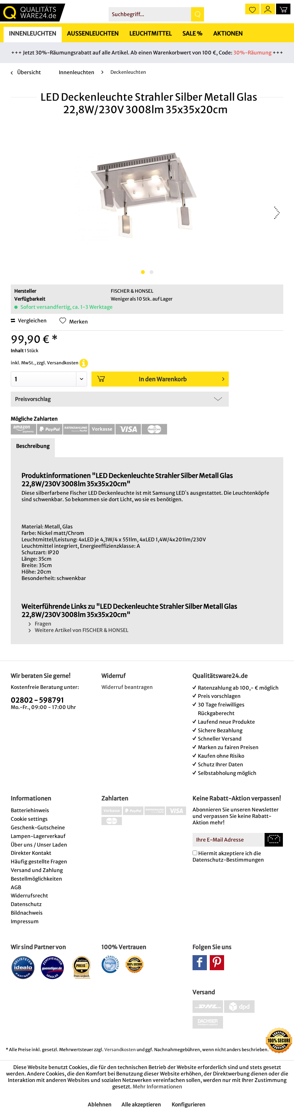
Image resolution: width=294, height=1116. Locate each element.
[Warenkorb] (283, 9)
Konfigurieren (188, 1104)
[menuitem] (156, 14)
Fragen (42, 624)
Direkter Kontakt (31, 853)
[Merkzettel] (252, 9)
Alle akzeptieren (141, 1104)
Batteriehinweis (30, 810)
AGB (16, 887)
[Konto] (268, 9)
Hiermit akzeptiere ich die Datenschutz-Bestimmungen (228, 856)
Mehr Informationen (157, 1086)
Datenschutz (26, 904)
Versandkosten (120, 1049)
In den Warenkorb (163, 379)
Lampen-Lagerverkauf (38, 836)
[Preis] (82, 967)
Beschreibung (32, 446)
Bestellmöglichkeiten (36, 879)
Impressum (25, 921)
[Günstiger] (52, 967)
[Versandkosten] (83, 362)
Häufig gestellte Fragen (39, 861)
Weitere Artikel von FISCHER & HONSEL (81, 630)
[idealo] (23, 967)
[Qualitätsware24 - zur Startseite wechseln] (32, 12)
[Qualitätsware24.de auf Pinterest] (217, 962)
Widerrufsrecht (29, 895)
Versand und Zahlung (37, 870)
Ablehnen (100, 1104)
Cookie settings (29, 819)
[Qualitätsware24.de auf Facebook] (200, 962)
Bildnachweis (27, 913)
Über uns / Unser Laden (39, 845)
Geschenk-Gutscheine (38, 827)
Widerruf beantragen (127, 687)
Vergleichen (32, 320)
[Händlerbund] (110, 964)
